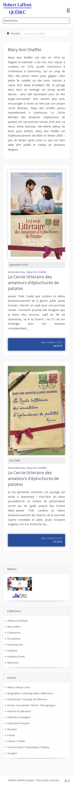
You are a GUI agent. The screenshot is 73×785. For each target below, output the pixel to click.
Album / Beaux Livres (19, 687)
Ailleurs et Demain (17, 620)
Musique (12, 729)
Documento (13, 638)
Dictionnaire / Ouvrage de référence (27, 699)
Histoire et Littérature (19, 711)
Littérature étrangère (19, 717)
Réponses (13, 662)
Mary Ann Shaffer (24, 49)
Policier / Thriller (16, 741)
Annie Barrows (16, 272)
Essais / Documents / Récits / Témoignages (31, 705)
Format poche (15, 644)
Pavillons (12, 650)
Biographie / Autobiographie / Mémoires (30, 693)
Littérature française (18, 723)
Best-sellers (14, 626)
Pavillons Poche (16, 656)
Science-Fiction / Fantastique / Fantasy (28, 747)
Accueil (15, 33)
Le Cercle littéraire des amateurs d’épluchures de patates (33, 282)
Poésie (11, 735)
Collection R (13, 632)
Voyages (12, 753)
